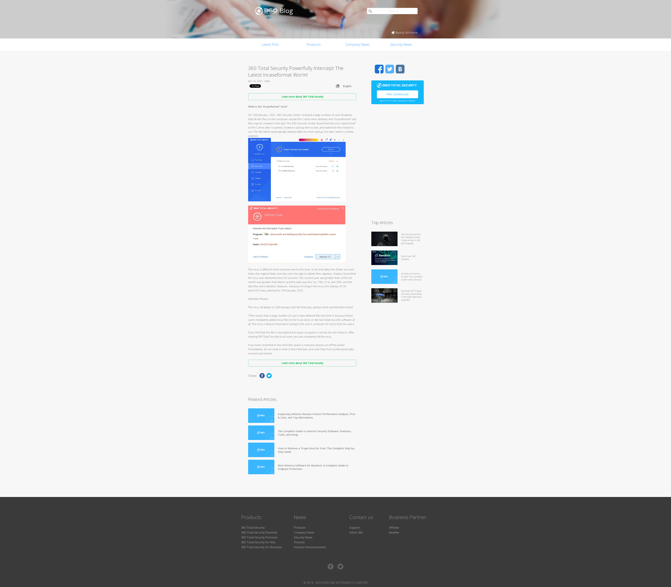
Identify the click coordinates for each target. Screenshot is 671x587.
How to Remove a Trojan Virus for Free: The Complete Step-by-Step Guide (316, 449)
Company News (357, 44)
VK (400, 69)
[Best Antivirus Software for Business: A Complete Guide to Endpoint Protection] (261, 467)
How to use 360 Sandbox (408, 258)
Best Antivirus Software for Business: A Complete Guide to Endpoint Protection (313, 467)
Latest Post (270, 44)
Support (354, 527)
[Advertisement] (397, 163)
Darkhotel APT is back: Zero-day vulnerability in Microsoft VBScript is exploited (411, 295)
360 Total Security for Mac (258, 542)
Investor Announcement (310, 547)
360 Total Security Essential (259, 532)
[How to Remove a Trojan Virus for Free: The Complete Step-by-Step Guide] (261, 450)
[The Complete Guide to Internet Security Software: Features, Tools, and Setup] (261, 432)
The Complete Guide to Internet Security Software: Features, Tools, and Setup (314, 432)
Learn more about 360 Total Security (302, 96)
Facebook (379, 69)
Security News (401, 44)
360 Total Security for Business (261, 547)
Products (314, 44)
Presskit (299, 542)
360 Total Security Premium (259, 537)
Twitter (389, 69)
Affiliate (394, 527)
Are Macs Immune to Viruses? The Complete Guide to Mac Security (412, 276)
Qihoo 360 (356, 532)
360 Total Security (253, 527)
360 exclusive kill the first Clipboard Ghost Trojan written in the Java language (411, 239)
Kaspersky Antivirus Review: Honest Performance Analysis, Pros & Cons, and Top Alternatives (316, 415)
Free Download (397, 94)
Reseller (394, 532)
